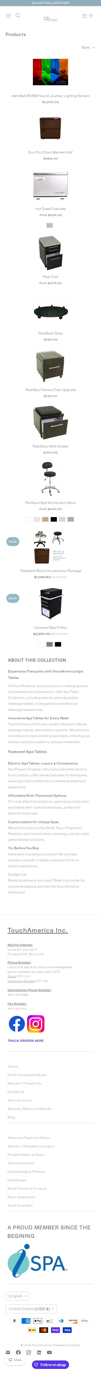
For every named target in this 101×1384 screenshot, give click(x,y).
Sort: (85, 47)
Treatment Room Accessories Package (50, 571)
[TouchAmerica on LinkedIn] (42, 1352)
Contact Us (16, 1092)
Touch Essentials (20, 1205)
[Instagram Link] (35, 1032)
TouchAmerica (41, 1345)
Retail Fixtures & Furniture (27, 1189)
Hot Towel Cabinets (50, 209)
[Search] (18, 15)
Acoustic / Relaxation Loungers (31, 1146)
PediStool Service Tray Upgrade (50, 390)
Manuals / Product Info (25, 1083)
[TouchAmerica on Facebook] (21, 1352)
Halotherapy (17, 1180)
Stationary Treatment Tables (29, 1138)
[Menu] (8, 15)
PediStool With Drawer (51, 446)
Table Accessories (21, 1163)
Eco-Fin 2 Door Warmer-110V (50, 152)
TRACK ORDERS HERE (26, 1040)
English (16, 1296)
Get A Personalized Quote (27, 1075)
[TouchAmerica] (50, 19)
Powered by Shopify (66, 1345)
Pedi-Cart (50, 277)
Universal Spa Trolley (50, 627)
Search (13, 1066)
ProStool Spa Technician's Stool (50, 503)
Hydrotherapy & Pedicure (27, 1172)
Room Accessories (21, 1197)
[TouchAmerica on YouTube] (52, 1352)
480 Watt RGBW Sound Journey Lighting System (50, 96)
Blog (11, 1117)
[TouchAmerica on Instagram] (31, 1352)
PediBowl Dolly (50, 333)
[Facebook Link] (17, 1032)
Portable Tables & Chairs (26, 1155)
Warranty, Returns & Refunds (29, 1109)
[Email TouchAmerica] (11, 1352)
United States (29, 1308)
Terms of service (20, 1100)
